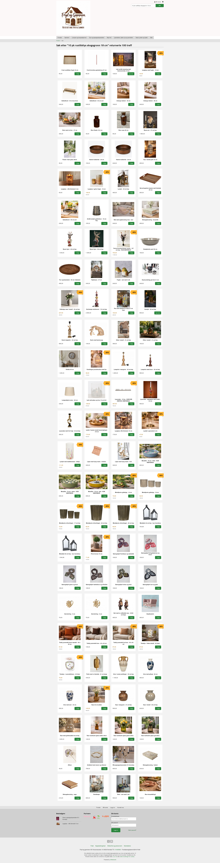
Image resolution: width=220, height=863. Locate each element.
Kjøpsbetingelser (100, 846)
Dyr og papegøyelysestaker (96, 37)
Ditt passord (114, 822)
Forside (60, 37)
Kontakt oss (120, 807)
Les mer (115, 856)
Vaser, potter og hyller (142, 37)
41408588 (118, 850)
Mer (151, 37)
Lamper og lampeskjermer (79, 37)
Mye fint (109, 37)
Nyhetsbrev (127, 846)
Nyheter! (67, 37)
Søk (160, 5)
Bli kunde (105, 807)
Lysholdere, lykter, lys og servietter (123, 37)
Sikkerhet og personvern (114, 846)
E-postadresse (115, 816)
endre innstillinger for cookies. (127, 856)
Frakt (92, 846)
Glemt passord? (132, 830)
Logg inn (112, 807)
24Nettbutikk (113, 859)
